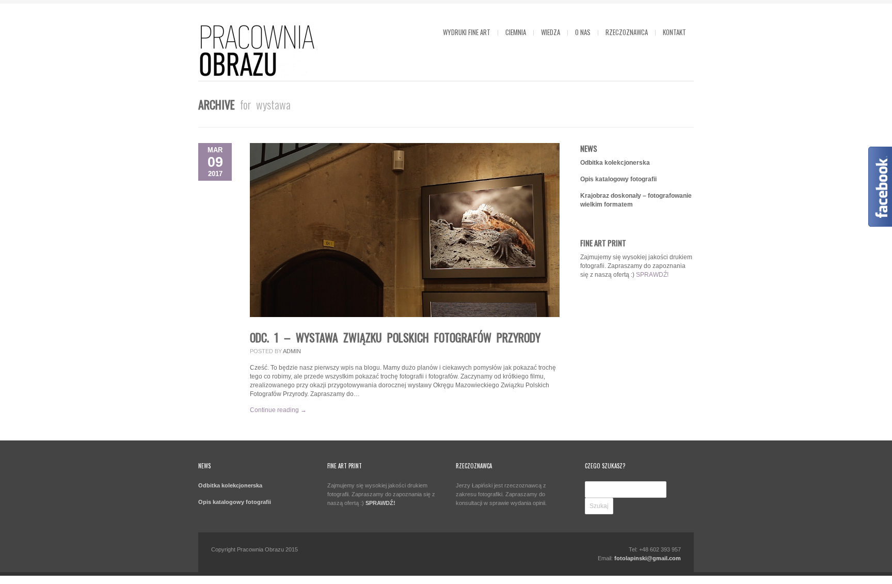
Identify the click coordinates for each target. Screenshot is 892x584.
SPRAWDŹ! (652, 274)
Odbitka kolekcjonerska (615, 162)
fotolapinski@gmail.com (647, 558)
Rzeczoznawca (627, 32)
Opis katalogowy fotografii (618, 179)
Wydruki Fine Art (466, 32)
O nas (583, 32)
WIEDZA (550, 32)
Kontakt (674, 32)
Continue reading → (278, 410)
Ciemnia (515, 32)
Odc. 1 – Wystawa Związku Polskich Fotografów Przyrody (395, 337)
